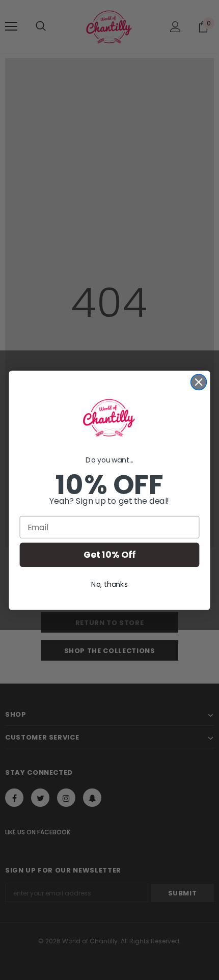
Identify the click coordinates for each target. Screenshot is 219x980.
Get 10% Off (109, 555)
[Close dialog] (199, 382)
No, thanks (109, 584)
